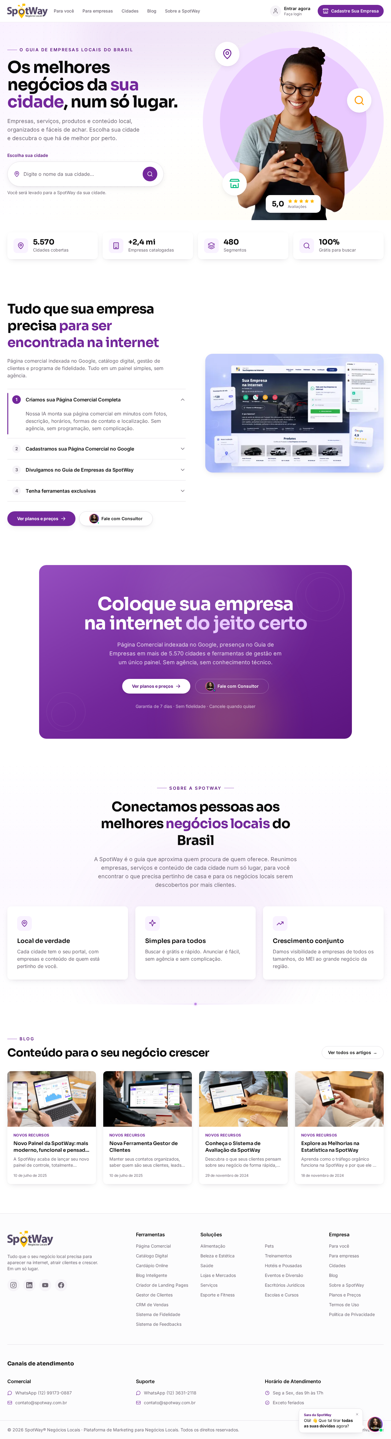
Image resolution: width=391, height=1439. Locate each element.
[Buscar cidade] (150, 174)
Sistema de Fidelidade (158, 1314)
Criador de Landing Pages (162, 1285)
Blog (151, 10)
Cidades (130, 10)
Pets (269, 1246)
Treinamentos (278, 1255)
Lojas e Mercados (218, 1275)
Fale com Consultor (122, 518)
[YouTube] (45, 1285)
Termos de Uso (344, 1304)
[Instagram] (13, 1285)
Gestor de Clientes (154, 1294)
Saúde (206, 1265)
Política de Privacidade (352, 1314)
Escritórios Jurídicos (285, 1285)
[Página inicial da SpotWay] (27, 11)
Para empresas (97, 10)
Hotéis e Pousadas (283, 1265)
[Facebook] (61, 1285)
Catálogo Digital (152, 1255)
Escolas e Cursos (281, 1294)
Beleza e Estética (217, 1255)
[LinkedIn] (29, 1285)
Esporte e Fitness (217, 1294)
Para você (64, 10)
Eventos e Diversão (284, 1275)
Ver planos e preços (37, 518)
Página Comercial (153, 1246)
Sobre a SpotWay (182, 10)
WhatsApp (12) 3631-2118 (170, 1392)
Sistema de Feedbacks (158, 1324)
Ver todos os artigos (352, 1052)
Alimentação (212, 1246)
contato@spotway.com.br (41, 1402)
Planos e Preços (345, 1294)
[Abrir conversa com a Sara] (375, 1424)
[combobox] (81, 174)
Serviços (208, 1285)
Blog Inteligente (151, 1275)
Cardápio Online (152, 1265)
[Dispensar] (357, 1414)
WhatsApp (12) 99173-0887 (43, 1392)
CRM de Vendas (152, 1304)
